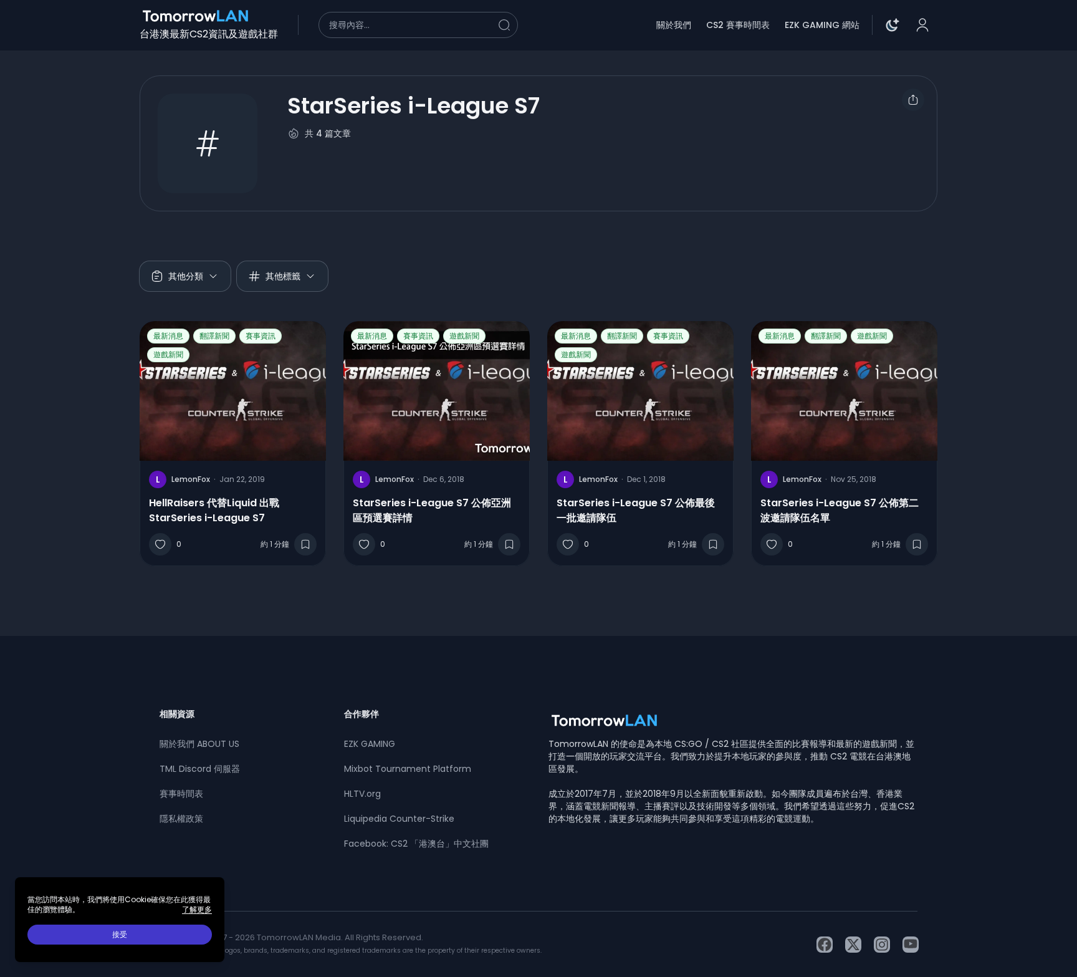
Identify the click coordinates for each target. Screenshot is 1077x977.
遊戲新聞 (168, 354)
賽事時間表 (181, 793)
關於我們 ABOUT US (199, 744)
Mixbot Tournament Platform (407, 769)
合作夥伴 (361, 714)
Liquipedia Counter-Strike (399, 818)
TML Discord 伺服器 (200, 769)
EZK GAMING (369, 744)
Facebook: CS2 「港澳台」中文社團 (416, 843)
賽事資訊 (260, 335)
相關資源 (177, 714)
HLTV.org (362, 793)
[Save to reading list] (305, 544)
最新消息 (168, 335)
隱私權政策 (181, 818)
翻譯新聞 (214, 335)
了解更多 (197, 910)
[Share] (913, 100)
